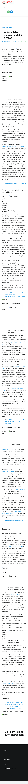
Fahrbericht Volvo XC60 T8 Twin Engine (15, 183)
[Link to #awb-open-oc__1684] (11, 11)
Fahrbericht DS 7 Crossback (15, 546)
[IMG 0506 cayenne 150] (8, 27)
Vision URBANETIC (16, 594)
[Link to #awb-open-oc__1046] (8, 11)
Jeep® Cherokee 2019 (8, 683)
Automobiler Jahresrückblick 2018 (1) (15, 702)
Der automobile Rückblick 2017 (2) (14, 704)
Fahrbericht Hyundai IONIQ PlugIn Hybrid (13, 146)
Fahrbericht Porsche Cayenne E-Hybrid (15, 296)
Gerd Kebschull (22, 41)
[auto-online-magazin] (8, 2)
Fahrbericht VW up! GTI (8, 471)
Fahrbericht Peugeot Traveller (16, 419)
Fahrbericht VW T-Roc (8, 449)
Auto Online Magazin (15, 775)
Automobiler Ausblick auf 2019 (13, 706)
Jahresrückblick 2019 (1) (16, 708)
